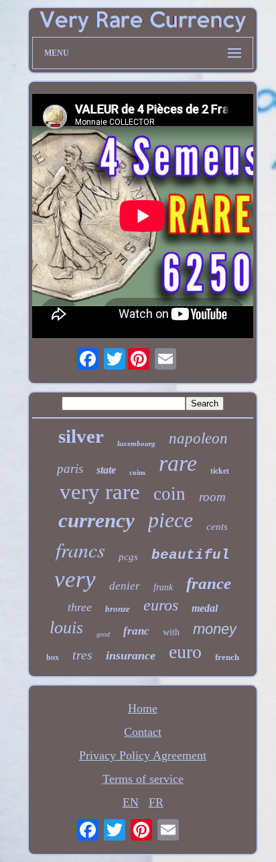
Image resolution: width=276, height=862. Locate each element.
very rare (100, 492)
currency (96, 520)
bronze (117, 609)
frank (163, 587)
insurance (130, 655)
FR (156, 802)
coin (169, 494)
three (80, 607)
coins (137, 472)
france (208, 583)
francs (80, 549)
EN (131, 802)
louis (66, 627)
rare (178, 463)
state (106, 470)
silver (81, 436)
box (52, 657)
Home (142, 708)
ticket (219, 471)
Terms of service (143, 779)
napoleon (198, 438)
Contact (142, 732)
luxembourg (136, 443)
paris (70, 469)
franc (136, 631)
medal (205, 608)
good (103, 634)
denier (124, 586)
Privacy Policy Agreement (142, 755)
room (212, 497)
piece (170, 520)
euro (185, 651)
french (227, 657)
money (214, 629)
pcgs (128, 556)
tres (82, 654)
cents (217, 526)
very (75, 579)
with (171, 632)
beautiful (190, 555)
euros (160, 605)
